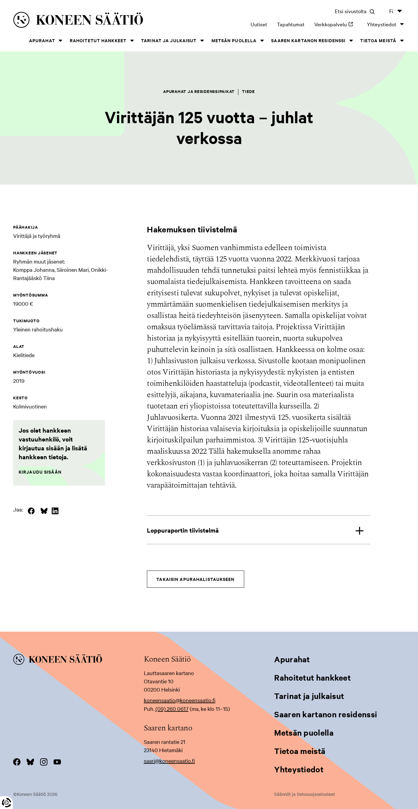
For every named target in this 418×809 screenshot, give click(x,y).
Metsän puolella (234, 40)
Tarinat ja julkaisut (168, 40)
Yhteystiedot (381, 24)
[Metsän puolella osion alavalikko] (262, 40)
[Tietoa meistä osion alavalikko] (402, 40)
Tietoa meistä (378, 40)
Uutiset (259, 24)
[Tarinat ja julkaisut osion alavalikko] (202, 40)
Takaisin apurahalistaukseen (195, 579)
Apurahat (42, 40)
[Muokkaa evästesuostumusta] (6, 802)
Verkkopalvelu (335, 24)
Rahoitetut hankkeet (98, 40)
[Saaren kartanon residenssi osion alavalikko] (351, 40)
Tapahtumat (290, 24)
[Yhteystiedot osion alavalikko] (402, 24)
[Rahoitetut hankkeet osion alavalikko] (132, 40)
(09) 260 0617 (171, 708)
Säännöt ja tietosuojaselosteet (304, 794)
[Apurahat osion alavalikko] (61, 40)
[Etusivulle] (93, 21)
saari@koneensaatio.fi (169, 760)
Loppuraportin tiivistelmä (183, 530)
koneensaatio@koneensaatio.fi (179, 700)
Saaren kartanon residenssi (308, 40)
